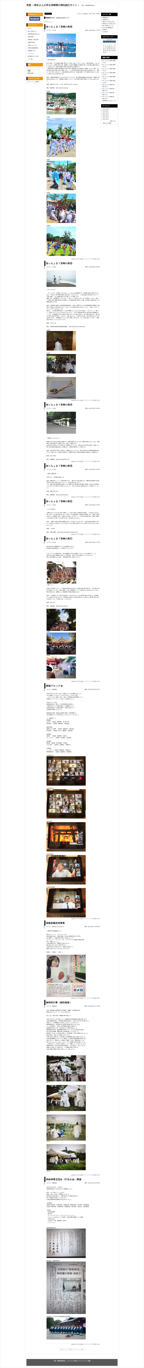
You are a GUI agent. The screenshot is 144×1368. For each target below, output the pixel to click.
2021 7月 (104, 113)
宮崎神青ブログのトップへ (109, 100)
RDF (94, 13)
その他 (54, 30)
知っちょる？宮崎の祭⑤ (59, 263)
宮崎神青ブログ (32, 50)
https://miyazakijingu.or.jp (62, 459)
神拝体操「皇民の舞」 (34, 39)
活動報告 (54, 689)
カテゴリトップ (48, 22)
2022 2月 (104, 109)
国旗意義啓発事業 (55, 923)
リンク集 (30, 59)
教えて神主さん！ (32, 31)
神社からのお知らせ (107, 21)
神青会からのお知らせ (58, 926)
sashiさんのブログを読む (77, 259)
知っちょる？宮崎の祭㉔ (108, 68)
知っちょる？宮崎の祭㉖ (108, 60)
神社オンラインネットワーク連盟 (82, 1360)
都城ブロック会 (54, 685)
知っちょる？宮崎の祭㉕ (108, 64)
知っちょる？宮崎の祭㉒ (108, 76)
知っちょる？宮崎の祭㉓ (108, 72)
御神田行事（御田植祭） (59, 1002)
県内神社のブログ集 (33, 56)
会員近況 (104, 19)
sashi (90, 30)
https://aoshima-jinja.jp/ (62, 88)
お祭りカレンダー (32, 45)
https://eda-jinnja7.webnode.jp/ (77, 326)
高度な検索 (30, 73)
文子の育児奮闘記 (107, 27)
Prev (62, 1349)
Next (82, 1349)
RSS (90, 13)
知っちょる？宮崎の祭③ (59, 466)
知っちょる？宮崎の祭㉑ (108, 80)
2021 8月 (104, 111)
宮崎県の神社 (31, 42)
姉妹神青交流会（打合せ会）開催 (63, 1179)
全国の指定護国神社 (33, 48)
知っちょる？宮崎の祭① (59, 538)
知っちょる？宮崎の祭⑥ (59, 26)
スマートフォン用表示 (33, 81)
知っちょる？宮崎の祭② (59, 501)
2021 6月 (104, 115)
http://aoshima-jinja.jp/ (62, 606)
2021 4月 (104, 117)
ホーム (29, 28)
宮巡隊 (104, 29)
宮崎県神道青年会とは (34, 34)
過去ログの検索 (107, 123)
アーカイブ (31, 53)
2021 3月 (104, 119)
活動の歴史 (31, 36)
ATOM (97, 13)
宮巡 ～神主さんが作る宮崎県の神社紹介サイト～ (53, 5)
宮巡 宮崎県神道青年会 (60, 1360)
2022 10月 (109, 39)
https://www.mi (67, 532)
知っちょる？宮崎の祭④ (59, 404)
